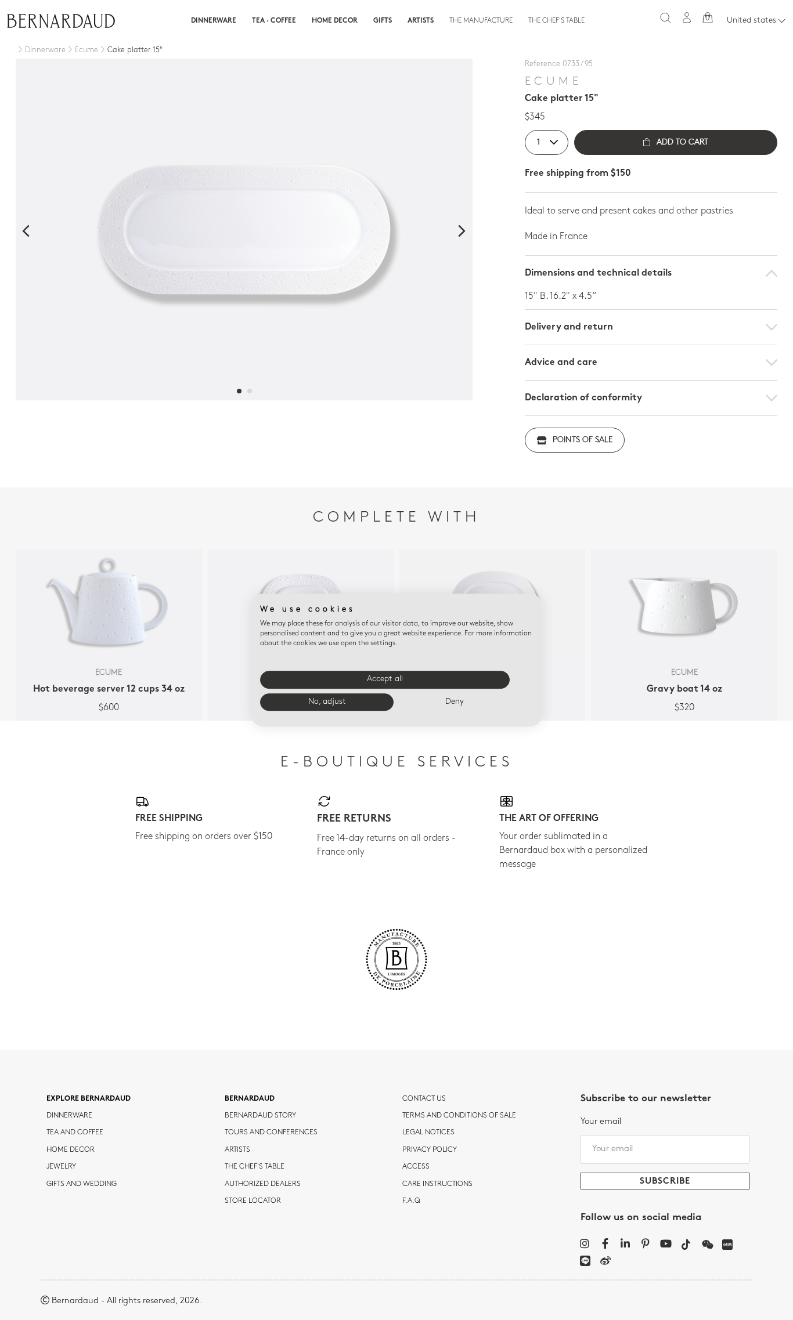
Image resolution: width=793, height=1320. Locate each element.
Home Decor (335, 20)
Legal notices (428, 1132)
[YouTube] (666, 1243)
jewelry (61, 1166)
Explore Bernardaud (88, 1098)
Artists (421, 20)
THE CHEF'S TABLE (254, 1166)
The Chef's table (556, 20)
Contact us (424, 1098)
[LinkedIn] (625, 1243)
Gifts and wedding (81, 1184)
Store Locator (253, 1201)
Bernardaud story (260, 1115)
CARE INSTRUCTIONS (437, 1184)
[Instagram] (585, 1243)
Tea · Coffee (274, 20)
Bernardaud (250, 1098)
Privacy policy (429, 1150)
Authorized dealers (263, 1184)
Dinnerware (213, 20)
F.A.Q (411, 1201)
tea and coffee (74, 1132)
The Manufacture (481, 20)
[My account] (687, 17)
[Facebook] (605, 1243)
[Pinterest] (646, 1243)
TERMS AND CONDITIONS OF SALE (459, 1115)
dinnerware (69, 1115)
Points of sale (582, 440)
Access (416, 1166)
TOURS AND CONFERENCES (271, 1132)
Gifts (382, 20)
